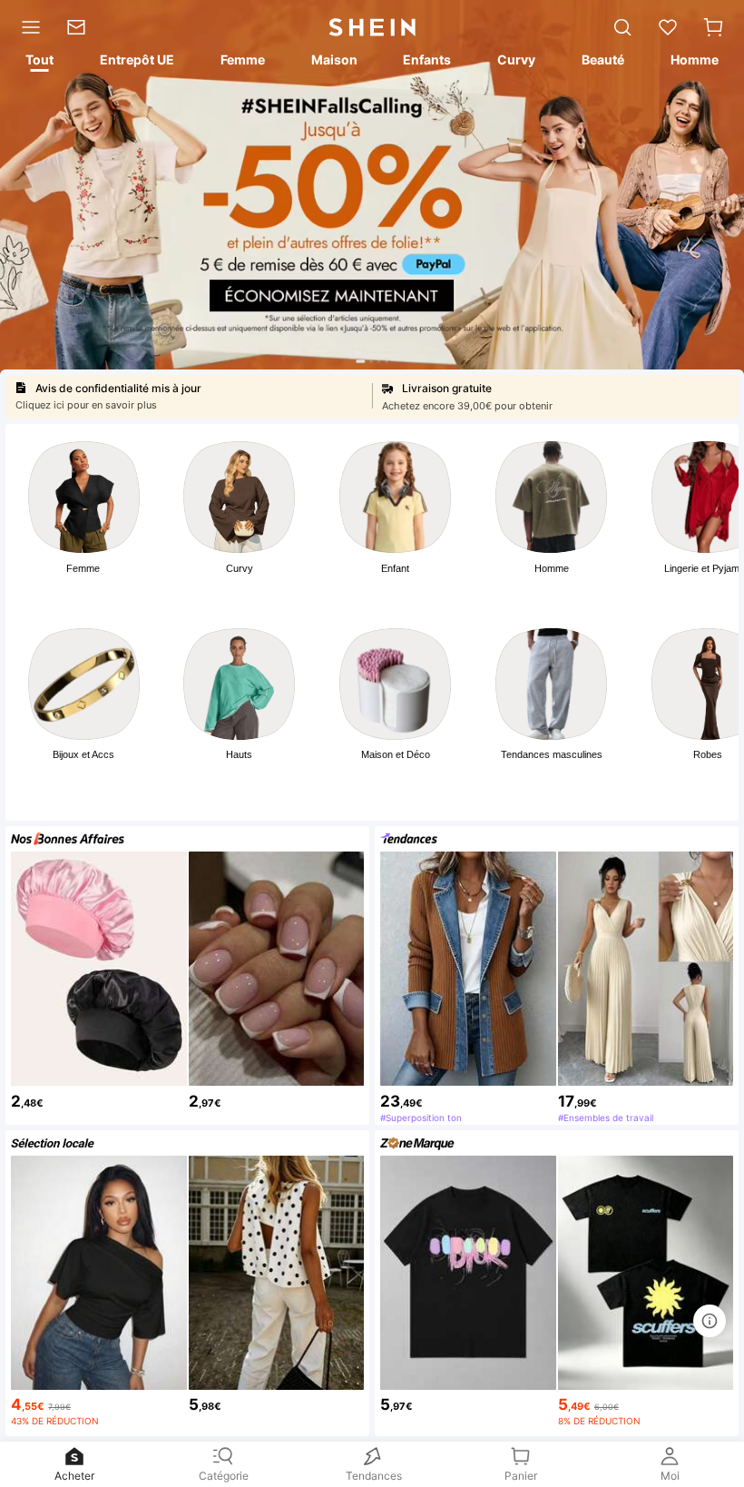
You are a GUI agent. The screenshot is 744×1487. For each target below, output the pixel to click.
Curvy (239, 568)
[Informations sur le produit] (709, 1321)
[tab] (38, 62)
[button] (713, 27)
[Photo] (84, 497)
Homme (551, 568)
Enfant (395, 568)
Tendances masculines (551, 754)
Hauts (239, 754)
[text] (99, 1098)
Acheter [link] (74, 1475)
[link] (82, 27)
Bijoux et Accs (83, 754)
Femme (83, 568)
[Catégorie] (27, 27)
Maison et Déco (395, 754)
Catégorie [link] (224, 1475)
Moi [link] (670, 1475)
